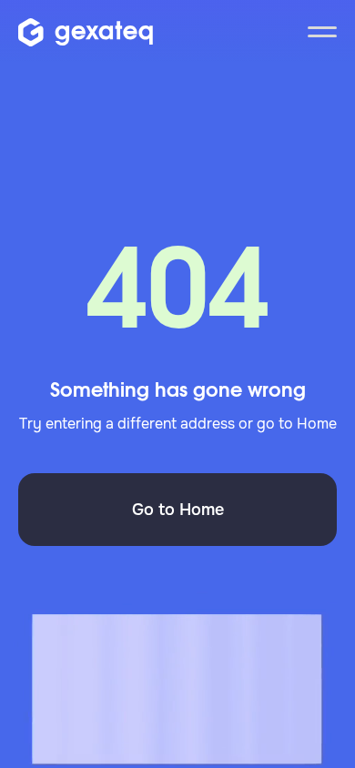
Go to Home (178, 510)
